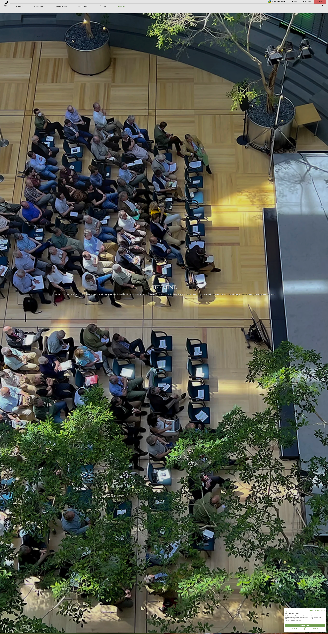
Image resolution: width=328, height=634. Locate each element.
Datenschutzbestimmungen (317, 610)
